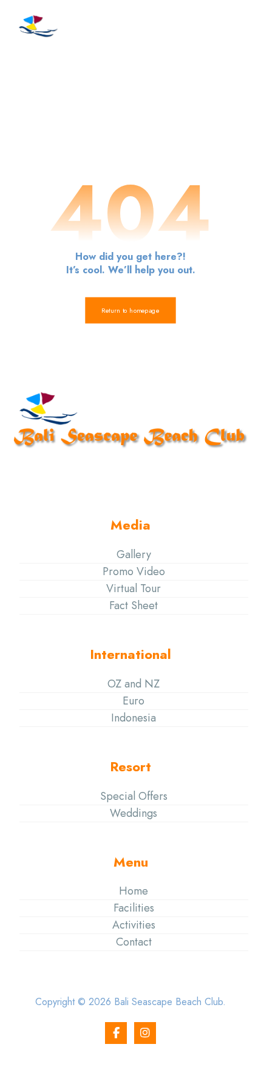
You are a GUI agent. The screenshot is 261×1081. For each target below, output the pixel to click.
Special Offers (134, 796)
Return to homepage (130, 310)
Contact (134, 942)
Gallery (134, 554)
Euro (133, 701)
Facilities (134, 908)
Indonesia (133, 718)
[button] (232, 26)
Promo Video (134, 571)
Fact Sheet (133, 605)
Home (133, 891)
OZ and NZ (133, 684)
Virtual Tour (133, 588)
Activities (133, 925)
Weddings (133, 813)
